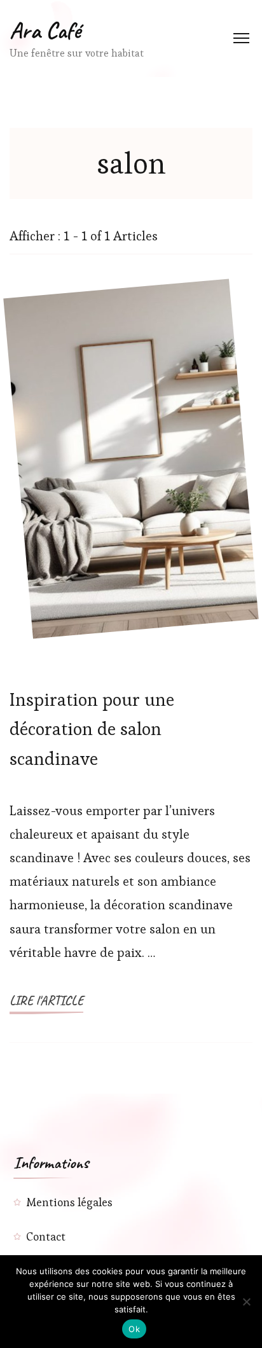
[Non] (246, 1301)
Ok (134, 1329)
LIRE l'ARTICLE (46, 1000)
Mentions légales (69, 1202)
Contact (46, 1236)
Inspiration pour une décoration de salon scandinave (92, 729)
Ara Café (45, 30)
